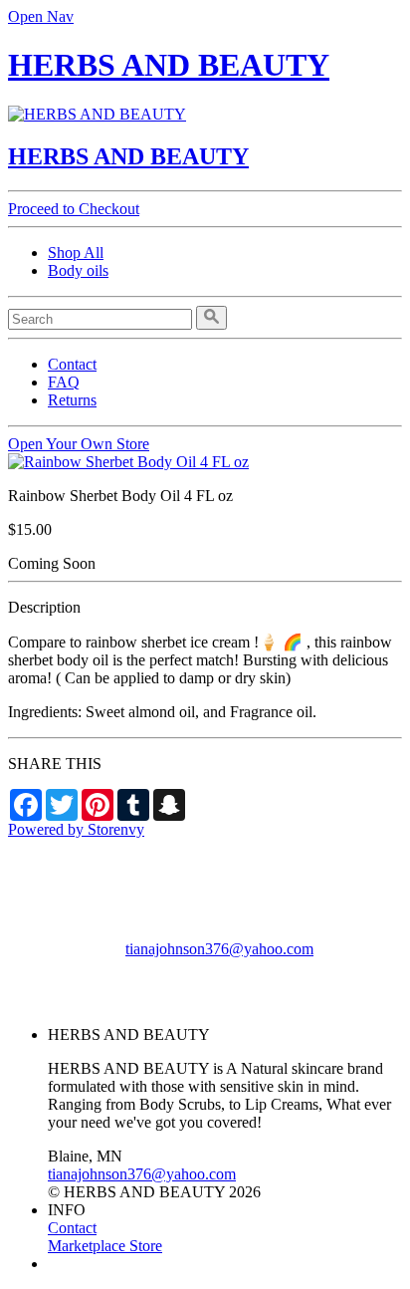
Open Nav (41, 16)
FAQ (64, 382)
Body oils (78, 270)
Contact (72, 364)
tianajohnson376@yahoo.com (219, 948)
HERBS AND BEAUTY (168, 65)
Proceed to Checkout (73, 208)
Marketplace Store (105, 1245)
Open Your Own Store (78, 443)
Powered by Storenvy (76, 829)
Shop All (75, 252)
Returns (72, 399)
